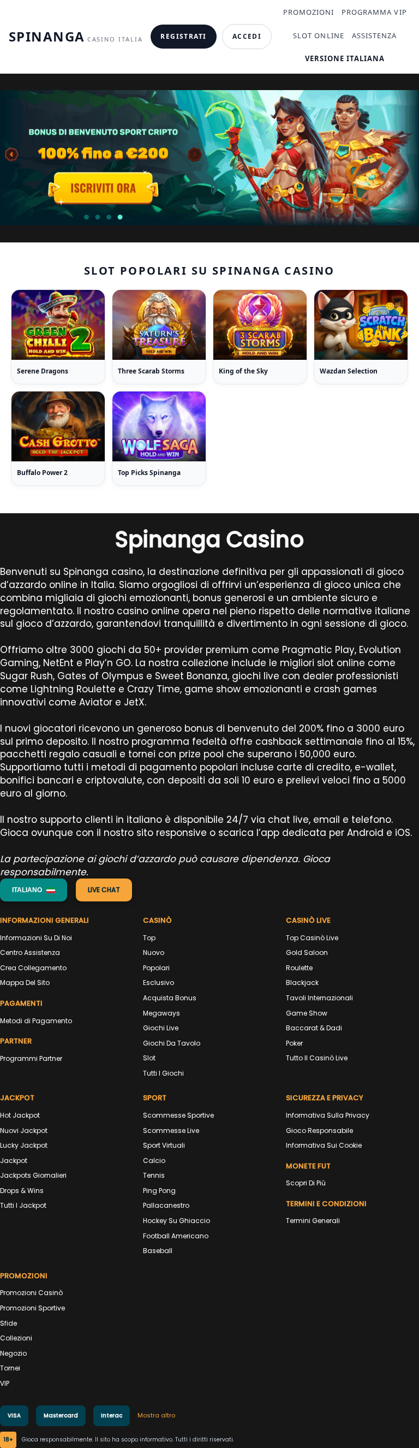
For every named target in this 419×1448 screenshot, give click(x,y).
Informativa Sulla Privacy (327, 1115)
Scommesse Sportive (178, 1115)
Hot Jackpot (20, 1115)
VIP (4, 1383)
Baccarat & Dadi (314, 1027)
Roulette (299, 967)
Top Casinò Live (312, 937)
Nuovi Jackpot (23, 1130)
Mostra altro (156, 1415)
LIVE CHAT (104, 889)
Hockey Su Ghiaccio (176, 1220)
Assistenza (374, 35)
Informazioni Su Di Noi (36, 937)
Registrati (183, 36)
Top (149, 937)
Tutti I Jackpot (23, 1205)
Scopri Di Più (306, 1183)
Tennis (154, 1175)
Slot (149, 1058)
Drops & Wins (22, 1190)
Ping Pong (159, 1190)
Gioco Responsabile (319, 1130)
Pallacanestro (166, 1205)
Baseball (157, 1250)
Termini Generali (313, 1220)
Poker (294, 1043)
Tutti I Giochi (163, 1073)
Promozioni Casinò (31, 1292)
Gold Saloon (307, 952)
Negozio (13, 1353)
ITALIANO (27, 890)
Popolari (156, 967)
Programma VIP (374, 12)
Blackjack (302, 982)
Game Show (306, 1013)
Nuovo (153, 952)
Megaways (161, 1013)
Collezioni (16, 1338)
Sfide (8, 1323)
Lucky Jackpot (23, 1145)
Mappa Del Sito (25, 982)
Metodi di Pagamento (36, 1020)
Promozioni (308, 12)
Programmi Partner (31, 1058)
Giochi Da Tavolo (171, 1043)
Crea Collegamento (33, 967)
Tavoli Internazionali (319, 997)
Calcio (154, 1160)
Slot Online (318, 35)
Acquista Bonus (169, 997)
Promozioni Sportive (32, 1308)
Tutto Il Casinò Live (317, 1058)
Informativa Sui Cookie (324, 1145)
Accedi (247, 36)
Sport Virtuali (164, 1145)
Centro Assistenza (30, 952)
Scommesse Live (171, 1130)
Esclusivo (158, 982)
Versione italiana (345, 58)
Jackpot (13, 1160)
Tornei (10, 1368)
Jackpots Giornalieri (33, 1175)
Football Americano (175, 1236)
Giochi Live (160, 1027)
